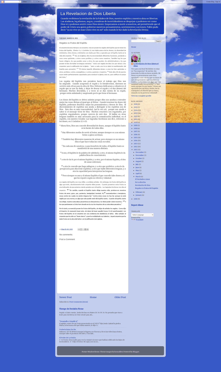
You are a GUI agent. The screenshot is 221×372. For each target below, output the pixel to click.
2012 (136, 147)
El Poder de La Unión (67, 338)
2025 (136, 107)
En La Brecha (140, 182)
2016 (136, 135)
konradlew (118, 352)
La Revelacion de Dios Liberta (88, 13)
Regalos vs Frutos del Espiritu (146, 188)
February (139, 192)
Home (93, 297)
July (137, 164)
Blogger (136, 352)
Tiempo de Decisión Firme (71, 309)
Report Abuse (137, 205)
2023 (136, 113)
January (139, 195)
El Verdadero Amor (142, 179)
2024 (136, 110)
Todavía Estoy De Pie (67, 330)
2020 (136, 122)
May (137, 170)
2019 (136, 125)
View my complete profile (141, 96)
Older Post (120, 297)
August (138, 161)
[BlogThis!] (81, 229)
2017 (136, 131)
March (138, 177)
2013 (136, 144)
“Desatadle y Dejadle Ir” (68, 321)
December (140, 152)
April (138, 173)
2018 (136, 128)
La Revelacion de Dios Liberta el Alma (146, 65)
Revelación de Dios (142, 185)
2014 (136, 141)
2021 (136, 119)
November (140, 155)
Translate (139, 220)
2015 (136, 138)
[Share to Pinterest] (87, 229)
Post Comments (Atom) (78, 302)
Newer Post (65, 297)
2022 (136, 116)
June (137, 167)
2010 (136, 199)
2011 (136, 150)
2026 (136, 104)
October (139, 158)
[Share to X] (83, 229)
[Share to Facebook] (85, 229)
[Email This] (79, 229)
